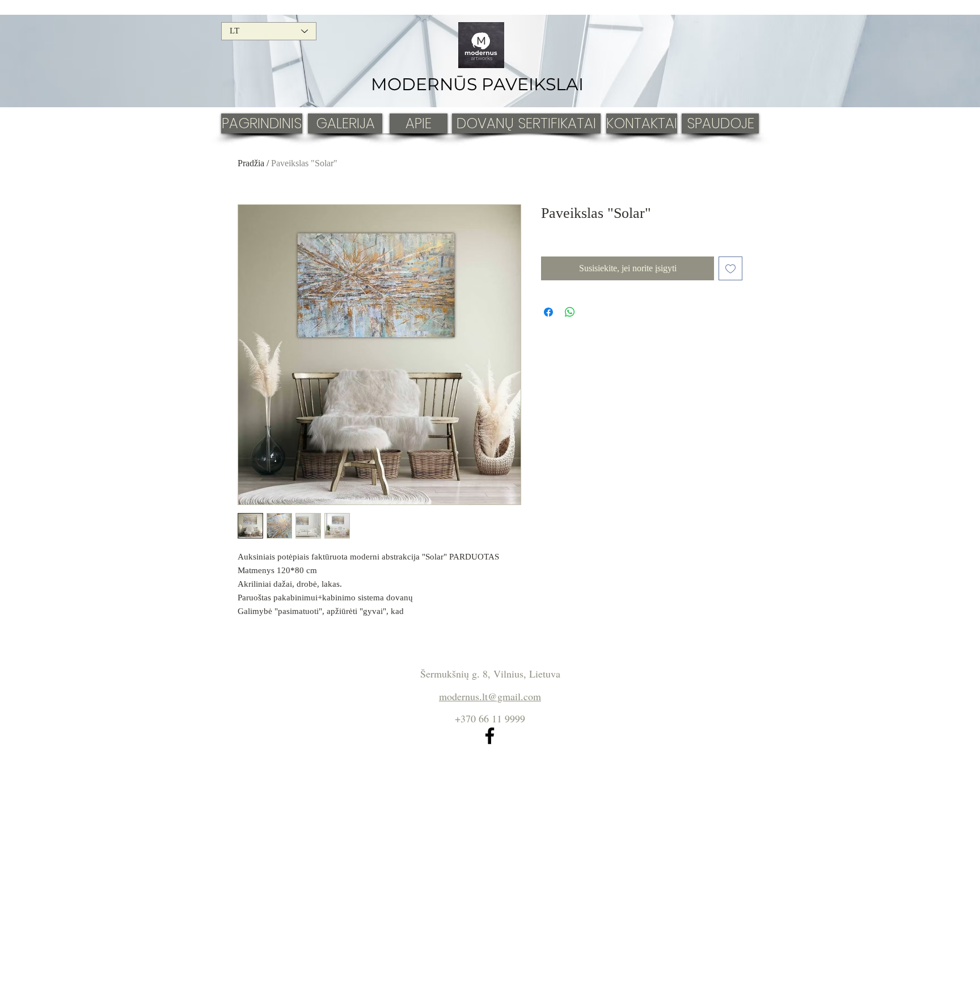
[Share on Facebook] (548, 312)
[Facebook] (490, 736)
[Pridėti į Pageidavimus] (730, 268)
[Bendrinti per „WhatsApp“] (570, 312)
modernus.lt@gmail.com (490, 696)
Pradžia (251, 163)
